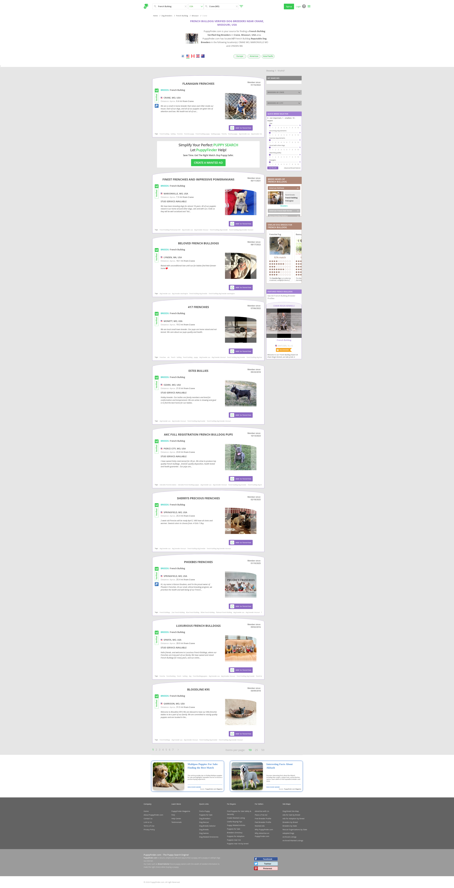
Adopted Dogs (288, 833)
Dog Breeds (204, 829)
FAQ (173, 815)
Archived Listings (289, 837)
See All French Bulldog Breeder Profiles (281, 297)
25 (256, 750)
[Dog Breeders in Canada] (193, 56)
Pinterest (267, 868)
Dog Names (204, 833)
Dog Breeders (167, 16)
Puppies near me (234, 840)
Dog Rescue (204, 822)
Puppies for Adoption (235, 836)
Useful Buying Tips (234, 821)
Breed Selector (164, 864)
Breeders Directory (234, 832)
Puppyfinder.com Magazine (213, 789)
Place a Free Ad (261, 815)
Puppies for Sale (205, 815)
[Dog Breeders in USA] (188, 56)
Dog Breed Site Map (291, 811)
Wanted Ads (260, 826)
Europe (240, 56)
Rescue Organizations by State (295, 829)
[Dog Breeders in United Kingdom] (198, 56)
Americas (254, 56)
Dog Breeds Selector (207, 826)
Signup (289, 6)
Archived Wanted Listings (293, 840)
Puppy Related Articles (236, 825)
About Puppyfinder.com (153, 815)
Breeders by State (290, 826)
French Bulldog (182, 16)
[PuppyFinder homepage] (146, 6)
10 (250, 750)
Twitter (267, 863)
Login (298, 6)
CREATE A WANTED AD (208, 162)
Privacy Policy (149, 829)
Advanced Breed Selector (292, 168)
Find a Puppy (204, 811)
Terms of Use (149, 826)
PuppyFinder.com (152, 854)
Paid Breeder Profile (263, 822)
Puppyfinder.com (150, 858)
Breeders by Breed (290, 822)
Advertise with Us (262, 811)
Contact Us (148, 818)
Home (155, 16)
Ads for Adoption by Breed (293, 818)
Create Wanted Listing (236, 818)
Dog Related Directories (208, 837)
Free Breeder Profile (263, 818)
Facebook (267, 859)
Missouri (195, 16)
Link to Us (148, 822)
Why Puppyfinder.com (264, 829)
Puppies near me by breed (237, 843)
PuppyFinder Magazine (180, 811)
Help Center (176, 818)
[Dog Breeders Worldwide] (183, 56)
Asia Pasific (268, 56)
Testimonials (176, 822)
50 (262, 750)
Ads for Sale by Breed (291, 815)
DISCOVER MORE (194, 787)
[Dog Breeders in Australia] (203, 56)
